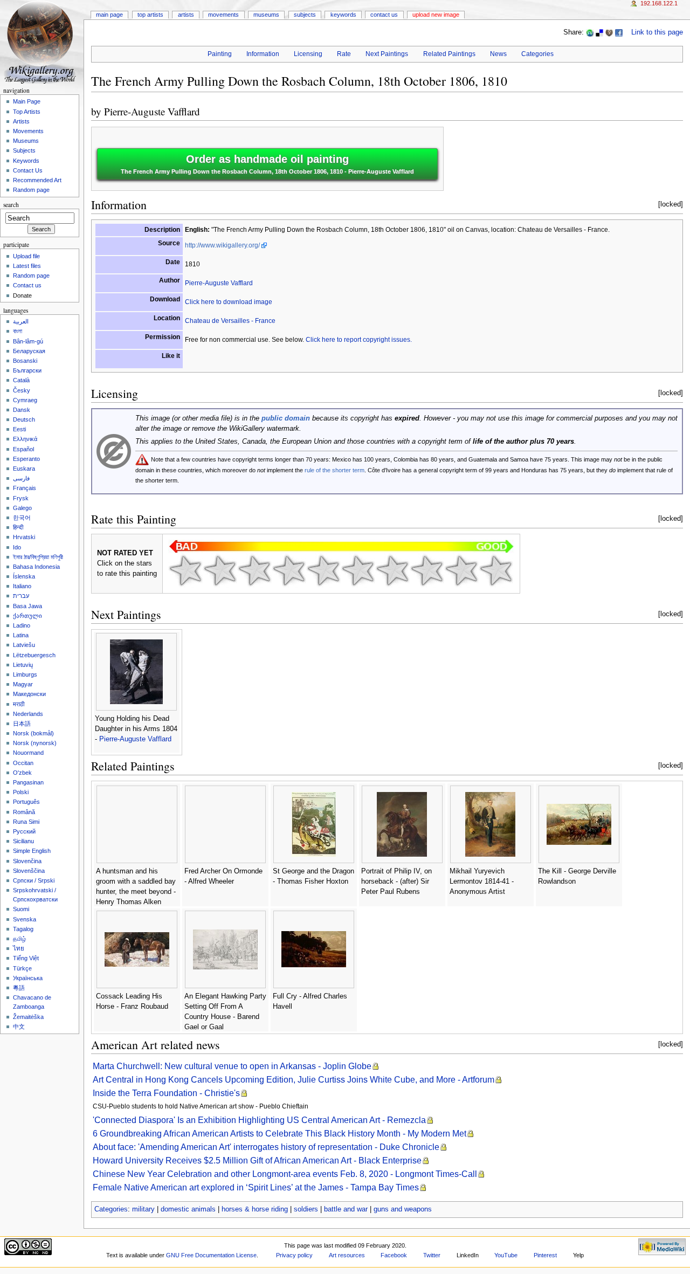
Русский (24, 831)
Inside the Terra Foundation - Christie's (166, 1093)
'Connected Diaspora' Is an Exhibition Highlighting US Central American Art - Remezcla (259, 1120)
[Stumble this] (590, 32)
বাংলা (17, 331)
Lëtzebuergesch (34, 655)
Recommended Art (37, 180)
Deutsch (24, 419)
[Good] (358, 570)
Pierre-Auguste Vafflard (152, 111)
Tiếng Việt (26, 958)
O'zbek (22, 772)
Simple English (32, 851)
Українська (28, 978)
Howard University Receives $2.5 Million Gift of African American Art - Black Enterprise (257, 1160)
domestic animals (188, 1209)
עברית (21, 596)
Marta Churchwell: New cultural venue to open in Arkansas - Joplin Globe (232, 1066)
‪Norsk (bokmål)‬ (33, 733)
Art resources (347, 1255)
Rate (344, 54)
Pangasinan (28, 782)
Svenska (24, 919)
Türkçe (22, 968)
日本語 (22, 723)
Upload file (26, 256)
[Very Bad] (185, 570)
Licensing (308, 54)
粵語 (19, 987)
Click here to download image (228, 302)
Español (23, 449)
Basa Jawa (27, 606)
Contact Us (384, 14)
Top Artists (150, 14)
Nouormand (28, 752)
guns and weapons (403, 1209)
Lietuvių (23, 665)
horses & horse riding (255, 1209)
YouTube (506, 1255)
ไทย (18, 948)
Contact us (27, 285)
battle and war (346, 1209)
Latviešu (24, 645)
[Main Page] (42, 42)
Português (26, 801)
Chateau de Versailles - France (230, 321)
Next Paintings (386, 54)
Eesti (19, 429)
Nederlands (28, 714)
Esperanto (26, 459)
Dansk (21, 410)
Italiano (22, 586)
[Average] (323, 570)
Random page (31, 190)
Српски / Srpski (33, 880)
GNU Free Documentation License (211, 1255)
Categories (537, 54)
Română (24, 812)
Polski (21, 792)
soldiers (306, 1209)
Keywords (343, 14)
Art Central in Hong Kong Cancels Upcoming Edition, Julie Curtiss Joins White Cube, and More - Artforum (293, 1079)
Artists (186, 14)
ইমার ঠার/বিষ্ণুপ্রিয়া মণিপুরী (38, 557)
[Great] (427, 570)
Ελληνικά (25, 439)
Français (24, 488)
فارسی (21, 478)
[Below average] (289, 570)
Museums (266, 14)
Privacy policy (294, 1255)
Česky (21, 390)
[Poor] (254, 570)
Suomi (21, 909)
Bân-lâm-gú (28, 341)
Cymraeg (25, 400)
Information (262, 54)
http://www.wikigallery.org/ (222, 245)
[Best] (461, 570)
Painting (220, 54)
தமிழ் (19, 938)
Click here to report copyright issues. (359, 339)
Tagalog (23, 929)
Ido (17, 547)
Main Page (109, 14)
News (498, 54)
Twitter (431, 1255)
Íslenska (24, 576)
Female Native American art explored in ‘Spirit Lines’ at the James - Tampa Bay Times (256, 1187)
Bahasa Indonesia (36, 566)
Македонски (29, 694)
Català (21, 380)
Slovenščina (29, 870)
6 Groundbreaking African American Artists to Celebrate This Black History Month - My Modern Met (279, 1133)
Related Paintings (449, 54)
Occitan (23, 763)
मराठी (18, 704)
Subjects (305, 14)
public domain (285, 418)
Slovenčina (27, 861)
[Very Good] (392, 570)
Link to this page (657, 32)
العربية (21, 321)
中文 (19, 1026)
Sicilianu (23, 841)
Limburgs (25, 674)
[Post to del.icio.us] (599, 32)
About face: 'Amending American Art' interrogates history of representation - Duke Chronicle (266, 1147)
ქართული (27, 615)
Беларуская (29, 351)
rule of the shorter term (334, 470)
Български (27, 370)
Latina (21, 635)
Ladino (21, 625)
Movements (223, 14)
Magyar (23, 684)
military (143, 1209)
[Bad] (220, 570)
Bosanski (25, 360)
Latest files (27, 266)
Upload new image (435, 14)
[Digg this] (609, 32)
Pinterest (545, 1255)
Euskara (24, 468)
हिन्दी (18, 527)
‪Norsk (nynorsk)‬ (35, 743)
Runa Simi (26, 821)
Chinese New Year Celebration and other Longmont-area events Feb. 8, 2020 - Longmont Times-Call (285, 1174)
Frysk (21, 498)
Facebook (394, 1255)
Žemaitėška (28, 1017)
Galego (22, 508)
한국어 (22, 517)
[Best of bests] (496, 570)
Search (11, 205)
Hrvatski (24, 537)
